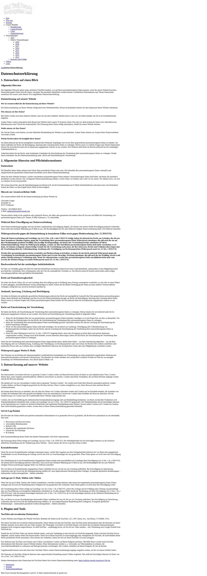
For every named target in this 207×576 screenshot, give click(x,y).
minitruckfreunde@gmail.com (18, 211)
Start (2, 68)
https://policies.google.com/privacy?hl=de (94, 560)
